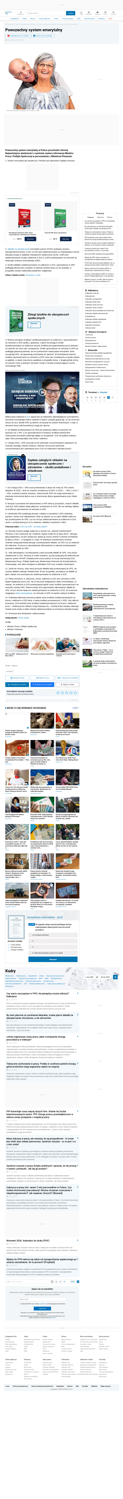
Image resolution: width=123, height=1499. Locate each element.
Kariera (69, 1386)
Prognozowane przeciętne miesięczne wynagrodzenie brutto (98, 377)
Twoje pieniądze (67, 18)
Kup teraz (30, 239)
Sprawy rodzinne (48, 1339)
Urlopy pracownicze (92, 343)
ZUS (28, 417)
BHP (40, 978)
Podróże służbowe (85, 1369)
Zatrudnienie (32, 976)
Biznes (32, 18)
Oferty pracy (9, 986)
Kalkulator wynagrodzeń (93, 299)
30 (113, 397)
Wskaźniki (92, 350)
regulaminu (42, 1303)
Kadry (25, 18)
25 (91, 397)
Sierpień (103, 392)
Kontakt (85, 1386)
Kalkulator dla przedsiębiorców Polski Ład (99, 310)
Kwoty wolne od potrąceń (93, 356)
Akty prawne (47, 1359)
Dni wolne (87, 466)
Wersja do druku (18, 678)
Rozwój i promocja (10, 1369)
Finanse (101, 1344)
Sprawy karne (47, 1342)
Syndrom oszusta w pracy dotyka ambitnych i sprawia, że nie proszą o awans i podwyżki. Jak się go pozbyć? (100, 244)
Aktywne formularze (97, 331)
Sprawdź (33, 324)
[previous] (52, 1281)
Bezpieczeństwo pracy (37, 984)
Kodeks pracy (21, 976)
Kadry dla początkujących (56, 984)
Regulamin (60, 1386)
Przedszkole (27, 1362)
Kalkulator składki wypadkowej (95, 319)
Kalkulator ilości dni (67, 1365)
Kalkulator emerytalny (92, 325)
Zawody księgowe (10, 1349)
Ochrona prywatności (20, 1386)
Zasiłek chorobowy (91, 373)
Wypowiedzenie (10, 978)
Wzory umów (103, 1369)
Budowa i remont (104, 1346)
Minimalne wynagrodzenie (88, 1365)
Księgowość (15, 18)
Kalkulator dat (90, 296)
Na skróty (102, 1359)
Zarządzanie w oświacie (31, 1372)
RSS (77, 1386)
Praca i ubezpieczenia (68, 1344)
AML (81, 1351)
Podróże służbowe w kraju (88, 1362)
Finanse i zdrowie (67, 1351)
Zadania (7, 1367)
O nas (7, 1386)
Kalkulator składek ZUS (93, 322)
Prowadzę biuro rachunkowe (89, 1342)
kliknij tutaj (53, 1317)
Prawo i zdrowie (47, 1353)
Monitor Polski (47, 1365)
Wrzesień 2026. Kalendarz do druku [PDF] (99, 254)
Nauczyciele (27, 1367)
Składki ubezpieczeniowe (87, 1367)
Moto (79, 18)
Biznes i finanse (66, 1339)
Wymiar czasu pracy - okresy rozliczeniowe (100, 370)
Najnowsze (100, 217)
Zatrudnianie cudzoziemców (95, 588)
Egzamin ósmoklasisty (30, 1376)
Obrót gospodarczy (11, 1344)
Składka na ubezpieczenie (18, 249)
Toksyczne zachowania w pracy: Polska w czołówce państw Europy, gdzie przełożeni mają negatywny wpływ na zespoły (99, 233)
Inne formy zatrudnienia (13, 984)
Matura (26, 1374)
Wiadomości (9, 976)
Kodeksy (45, 1374)
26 (96, 397)
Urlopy (41, 976)
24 (87, 397)
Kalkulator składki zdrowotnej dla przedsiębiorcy (96, 315)
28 (104, 397)
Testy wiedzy (28, 1379)
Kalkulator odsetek (67, 1369)
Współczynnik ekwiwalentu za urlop (97, 359)
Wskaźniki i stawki (86, 1359)
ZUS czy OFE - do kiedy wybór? (33, 527)
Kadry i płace (9, 1372)
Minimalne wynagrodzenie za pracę (97, 362)
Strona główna (9, 24)
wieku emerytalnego (23, 593)
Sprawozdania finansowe (87, 1349)
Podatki (7, 1339)
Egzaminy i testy (29, 1369)
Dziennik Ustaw (47, 1362)
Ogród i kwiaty (103, 1349)
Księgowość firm (11, 1336)
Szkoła (26, 1365)
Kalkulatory (93, 290)
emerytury (9, 671)
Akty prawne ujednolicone (50, 1372)
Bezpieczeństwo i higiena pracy (96, 346)
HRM (46, 978)
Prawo (56, 18)
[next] (78, 1281)
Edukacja (101, 18)
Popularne (90, 217)
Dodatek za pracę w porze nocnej (96, 364)
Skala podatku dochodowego (89, 1374)
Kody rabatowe (103, 1367)
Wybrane (109, 217)
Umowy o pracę (90, 337)
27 (100, 397)
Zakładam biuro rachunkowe (89, 1339)
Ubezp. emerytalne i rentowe (47, 24)
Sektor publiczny (44, 18)
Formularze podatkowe (106, 1372)
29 (108, 397)
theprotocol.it (103, 1374)
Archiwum (102, 1365)
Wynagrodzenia (90, 340)
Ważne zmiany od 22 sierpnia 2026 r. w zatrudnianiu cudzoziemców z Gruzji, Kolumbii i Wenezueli (98, 269)
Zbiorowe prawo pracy (33, 981)
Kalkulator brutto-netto (92, 302)
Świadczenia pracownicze (55, 976)
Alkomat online (90, 328)
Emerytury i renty (33, 275)
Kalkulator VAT (66, 1367)
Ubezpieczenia (48, 981)
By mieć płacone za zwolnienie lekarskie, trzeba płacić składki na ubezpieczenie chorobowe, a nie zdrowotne (99, 228)
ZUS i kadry (8, 1346)
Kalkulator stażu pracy (68, 1372)
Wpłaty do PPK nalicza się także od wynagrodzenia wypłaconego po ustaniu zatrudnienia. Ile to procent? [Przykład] (98, 258)
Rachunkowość (10, 1342)
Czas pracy (89, 335)
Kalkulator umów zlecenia (94, 305)
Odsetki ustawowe (85, 1372)
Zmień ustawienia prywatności (42, 1386)
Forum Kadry (23, 618)
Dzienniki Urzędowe (49, 1367)
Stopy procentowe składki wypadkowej (98, 353)
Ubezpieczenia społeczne (29, 24)
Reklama (94, 1386)
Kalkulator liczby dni (92, 293)
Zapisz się (42, 1308)
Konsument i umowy (49, 1344)
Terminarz (92, 392)
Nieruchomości (89, 18)
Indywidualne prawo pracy (14, 981)
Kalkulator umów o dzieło (93, 307)
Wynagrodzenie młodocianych (95, 367)
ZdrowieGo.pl (103, 1362)
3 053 (72, 1282)
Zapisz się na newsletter (70, 678)
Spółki (63, 1342)
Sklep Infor (46, 1351)
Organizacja (9, 1362)
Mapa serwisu (106, 1386)
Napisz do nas (44, 678)
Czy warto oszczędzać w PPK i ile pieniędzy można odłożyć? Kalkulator (100, 222)
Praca (44, 1349)
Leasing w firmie (66, 1349)
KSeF (110, 18)
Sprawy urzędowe (48, 1346)
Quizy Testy (89, 382)
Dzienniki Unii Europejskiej (51, 1369)
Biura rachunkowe (86, 1336)
